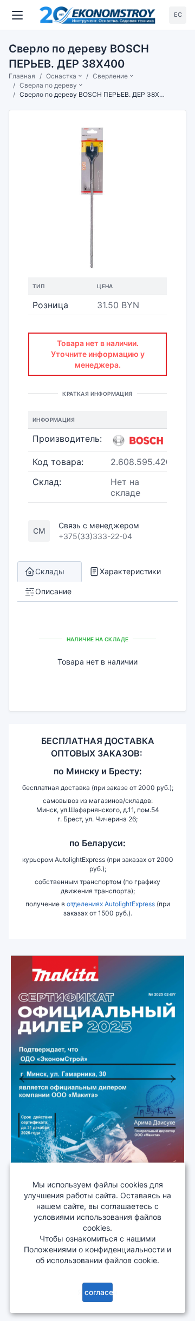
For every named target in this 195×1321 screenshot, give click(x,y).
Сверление (110, 76)
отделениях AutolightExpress (111, 904)
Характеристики (130, 571)
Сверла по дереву (48, 85)
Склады (49, 571)
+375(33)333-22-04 (95, 536)
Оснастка (61, 76)
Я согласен (97, 1292)
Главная (22, 76)
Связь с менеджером (98, 525)
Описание (53, 591)
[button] (22, 1078)
